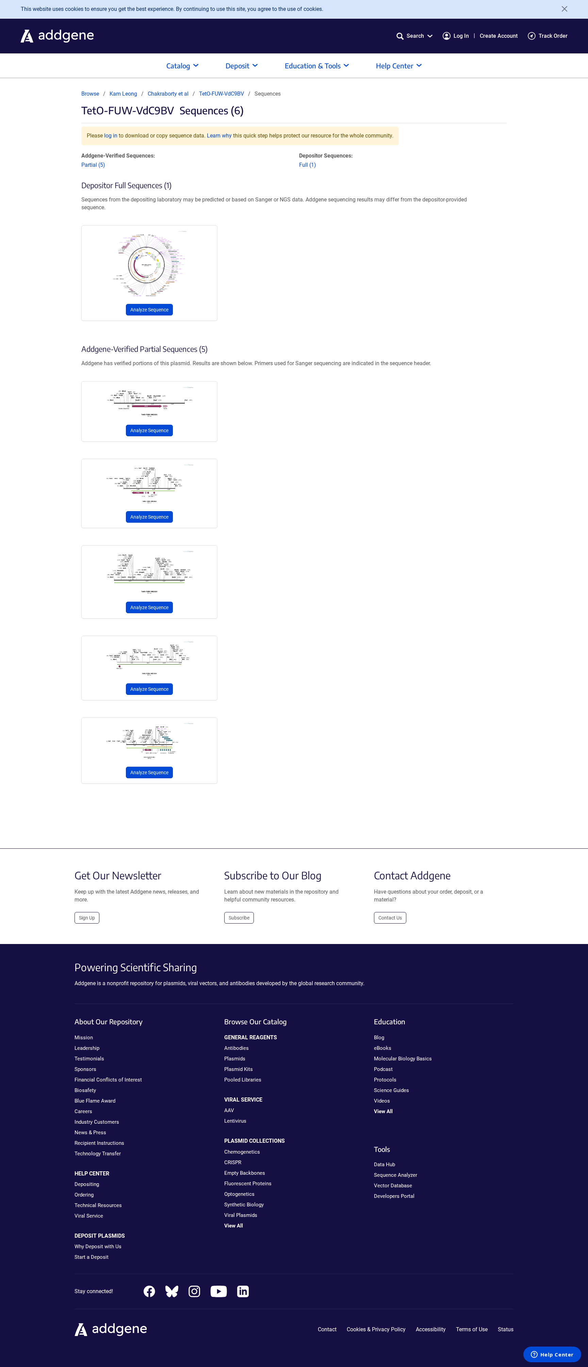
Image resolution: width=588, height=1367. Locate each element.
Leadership (87, 1048)
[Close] (562, 8)
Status (505, 1329)
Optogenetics (239, 1194)
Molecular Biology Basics (403, 1059)
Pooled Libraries (242, 1080)
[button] (414, 35)
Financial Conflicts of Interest (108, 1080)
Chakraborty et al (169, 94)
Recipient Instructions (99, 1143)
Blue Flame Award (95, 1101)
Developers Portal (394, 1196)
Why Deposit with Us (98, 1246)
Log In (461, 36)
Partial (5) (93, 165)
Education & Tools (313, 65)
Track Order (553, 36)
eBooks (382, 1048)
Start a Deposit (92, 1257)
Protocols (385, 1080)
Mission (84, 1038)
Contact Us (390, 918)
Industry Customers (97, 1122)
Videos (382, 1101)
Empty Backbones (244, 1173)
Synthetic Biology (244, 1205)
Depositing (87, 1184)
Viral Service (89, 1216)
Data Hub (384, 1164)
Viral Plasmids (240, 1215)
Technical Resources (98, 1205)
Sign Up (87, 918)
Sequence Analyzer (395, 1175)
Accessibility (431, 1329)
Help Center (394, 65)
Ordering (84, 1195)
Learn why (219, 135)
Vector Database (393, 1186)
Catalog (178, 65)
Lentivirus (235, 1121)
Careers (83, 1111)
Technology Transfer (98, 1154)
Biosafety (85, 1090)
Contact (327, 1329)
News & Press (90, 1132)
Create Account (499, 36)
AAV (229, 1110)
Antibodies (236, 1048)
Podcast (383, 1069)
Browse (90, 94)
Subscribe (239, 918)
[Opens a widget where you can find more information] (552, 1355)
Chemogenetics (242, 1152)
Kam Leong (123, 94)
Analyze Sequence (149, 309)
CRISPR (232, 1162)
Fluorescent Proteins (248, 1184)
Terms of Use (472, 1329)
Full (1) (307, 165)
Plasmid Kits (238, 1069)
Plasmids (234, 1059)
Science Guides (391, 1090)
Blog (379, 1038)
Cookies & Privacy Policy (376, 1329)
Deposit (237, 65)
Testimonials (89, 1059)
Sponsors (85, 1069)
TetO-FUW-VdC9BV (221, 94)
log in (110, 135)
